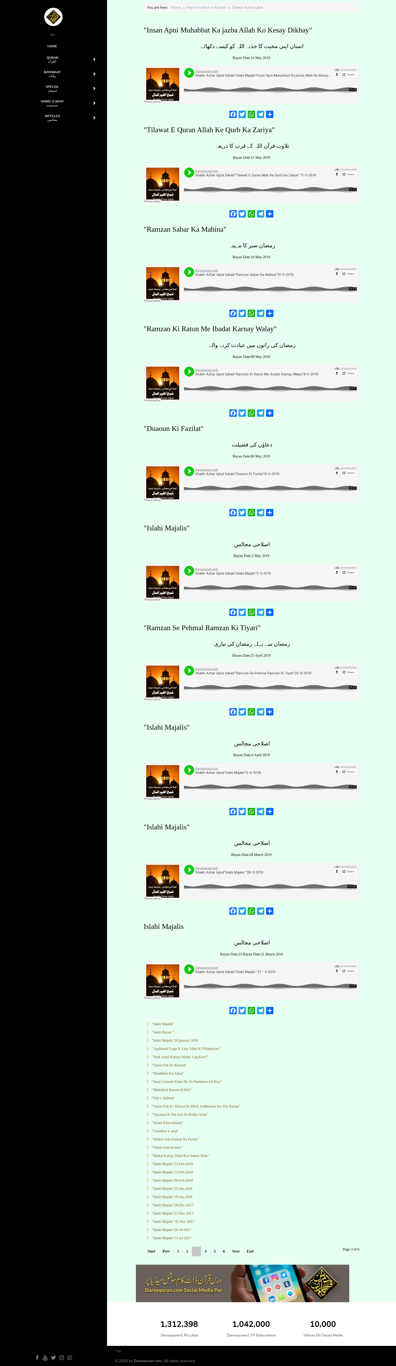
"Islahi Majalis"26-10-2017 (171, 1230)
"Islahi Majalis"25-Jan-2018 (171, 1189)
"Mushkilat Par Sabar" (167, 1073)
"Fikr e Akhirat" (163, 1098)
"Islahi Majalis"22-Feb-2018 (172, 1164)
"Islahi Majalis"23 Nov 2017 (172, 1213)
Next (235, 1251)
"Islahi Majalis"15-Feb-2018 (172, 1172)
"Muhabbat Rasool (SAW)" (171, 1090)
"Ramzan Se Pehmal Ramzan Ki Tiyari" (202, 628)
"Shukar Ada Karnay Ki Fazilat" (175, 1139)
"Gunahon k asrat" (165, 1131)
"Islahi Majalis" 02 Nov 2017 (172, 1221)
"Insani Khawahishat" (167, 1123)
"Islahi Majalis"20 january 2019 (174, 1040)
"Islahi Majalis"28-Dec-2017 (172, 1205)
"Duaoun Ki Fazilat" (174, 428)
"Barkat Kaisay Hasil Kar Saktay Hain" (180, 1156)
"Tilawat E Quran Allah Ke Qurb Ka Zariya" (209, 130)
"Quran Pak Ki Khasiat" (169, 1065)
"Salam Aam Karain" (166, 1147)
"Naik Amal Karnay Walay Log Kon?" (179, 1057)
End (250, 1251)
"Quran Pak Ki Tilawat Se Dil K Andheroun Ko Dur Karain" (196, 1106)
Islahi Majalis (164, 926)
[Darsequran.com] (242, 1283)
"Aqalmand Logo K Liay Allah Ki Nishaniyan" (186, 1049)
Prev (166, 1251)
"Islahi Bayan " (162, 1032)
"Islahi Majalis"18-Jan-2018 (171, 1197)
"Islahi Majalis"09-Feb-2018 (172, 1180)
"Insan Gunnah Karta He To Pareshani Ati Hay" (186, 1082)
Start (151, 1251)
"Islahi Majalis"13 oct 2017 (171, 1238)
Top (118, 1351)
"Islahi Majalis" (167, 528)
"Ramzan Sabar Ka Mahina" (185, 229)
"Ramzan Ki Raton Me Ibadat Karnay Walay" (210, 329)
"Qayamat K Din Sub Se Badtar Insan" (180, 1114)
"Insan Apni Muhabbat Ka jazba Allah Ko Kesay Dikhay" (228, 30)
